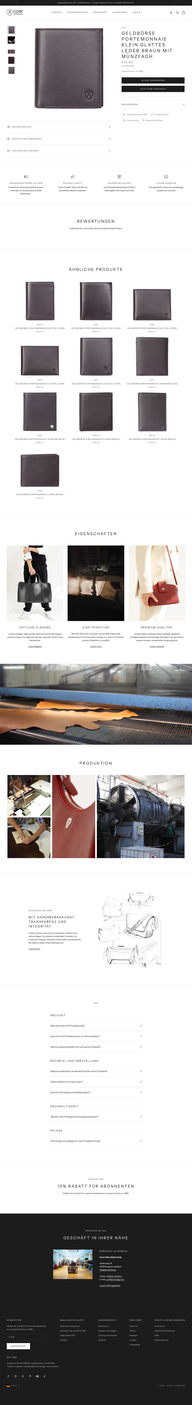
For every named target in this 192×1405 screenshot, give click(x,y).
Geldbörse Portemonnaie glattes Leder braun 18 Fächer (96, 328)
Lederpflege (135, 1344)
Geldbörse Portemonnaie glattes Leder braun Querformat (152, 328)
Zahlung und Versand (107, 1335)
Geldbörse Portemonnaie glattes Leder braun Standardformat (40, 384)
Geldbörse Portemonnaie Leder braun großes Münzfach (96, 439)
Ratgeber (134, 1335)
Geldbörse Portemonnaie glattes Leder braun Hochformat (40, 328)
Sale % (137, 12)
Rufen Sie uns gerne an (70, 1326)
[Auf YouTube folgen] (37, 1376)
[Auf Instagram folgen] (15, 1376)
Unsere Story (96, 646)
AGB (157, 1335)
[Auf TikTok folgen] (44, 1376)
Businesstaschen (77, 12)
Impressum (160, 1326)
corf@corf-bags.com (115, 1279)
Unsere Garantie (157, 646)
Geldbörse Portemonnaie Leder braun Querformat (39, 494)
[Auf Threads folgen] (22, 1376)
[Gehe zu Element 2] (11, 40)
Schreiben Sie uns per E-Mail (72, 1330)
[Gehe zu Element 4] (11, 60)
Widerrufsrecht (161, 1340)
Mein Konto (103, 1326)
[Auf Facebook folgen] (8, 1376)
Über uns (134, 1326)
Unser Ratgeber (35, 646)
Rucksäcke (100, 12)
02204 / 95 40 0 (114, 1276)
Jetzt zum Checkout (153, 89)
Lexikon (133, 1340)
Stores (132, 1330)
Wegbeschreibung (108, 1270)
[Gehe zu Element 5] (11, 70)
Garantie (102, 1340)
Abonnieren (18, 1346)
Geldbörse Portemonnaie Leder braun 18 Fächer (152, 384)
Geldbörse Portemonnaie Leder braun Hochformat (152, 439)
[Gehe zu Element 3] (11, 50)
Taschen (56, 12)
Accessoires (119, 12)
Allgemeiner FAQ (67, 1335)
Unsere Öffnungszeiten (110, 1285)
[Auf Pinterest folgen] (30, 1376)
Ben (124, 28)
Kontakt (63, 1340)
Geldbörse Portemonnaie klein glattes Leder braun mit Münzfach (96, 384)
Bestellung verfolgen (107, 1330)
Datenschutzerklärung (164, 1330)
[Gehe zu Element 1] (11, 30)
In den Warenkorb (153, 80)
